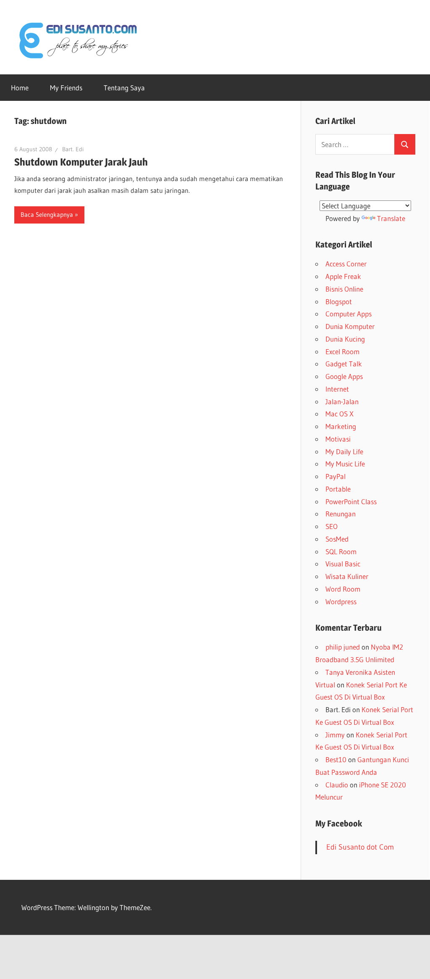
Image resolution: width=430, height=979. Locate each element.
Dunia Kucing (345, 338)
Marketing (340, 426)
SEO (331, 526)
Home (20, 87)
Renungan (340, 513)
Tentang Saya (124, 87)
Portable (338, 488)
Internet (337, 388)
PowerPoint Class (351, 501)
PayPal (335, 476)
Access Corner (346, 263)
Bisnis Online (344, 288)
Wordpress (341, 601)
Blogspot (338, 301)
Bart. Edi (73, 149)
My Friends (66, 87)
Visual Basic (342, 563)
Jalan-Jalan (342, 401)
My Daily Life (344, 451)
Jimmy (335, 734)
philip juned (342, 646)
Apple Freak (343, 276)
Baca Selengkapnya (47, 214)
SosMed (337, 538)
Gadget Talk (343, 363)
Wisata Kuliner (346, 576)
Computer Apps (348, 313)
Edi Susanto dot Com (360, 847)
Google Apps (344, 376)
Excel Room (342, 351)
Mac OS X (339, 413)
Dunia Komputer (350, 326)
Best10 (335, 759)
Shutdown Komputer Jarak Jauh (81, 162)
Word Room (342, 588)
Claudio (336, 784)
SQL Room (341, 551)
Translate (391, 218)
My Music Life (345, 463)
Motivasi (338, 438)
